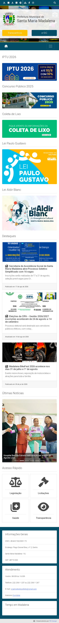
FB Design (53, 621)
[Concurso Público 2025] (29, 100)
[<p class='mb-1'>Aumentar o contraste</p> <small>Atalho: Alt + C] (20, 2)
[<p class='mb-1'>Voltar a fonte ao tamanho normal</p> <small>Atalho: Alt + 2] (12, 2)
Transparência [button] (15, 33)
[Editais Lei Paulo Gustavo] (29, 166)
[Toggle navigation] (51, 46)
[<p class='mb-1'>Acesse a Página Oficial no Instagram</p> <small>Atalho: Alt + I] (33, 2)
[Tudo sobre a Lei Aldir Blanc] (29, 213)
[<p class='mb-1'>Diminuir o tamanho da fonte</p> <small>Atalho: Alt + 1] (8, 2)
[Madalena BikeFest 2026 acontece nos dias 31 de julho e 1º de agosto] (29, 352)
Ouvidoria (16, 595)
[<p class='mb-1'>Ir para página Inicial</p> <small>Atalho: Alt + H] (6, 46)
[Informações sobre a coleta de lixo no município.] (29, 129)
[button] (5, 430)
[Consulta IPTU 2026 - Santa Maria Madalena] (29, 72)
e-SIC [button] (44, 33)
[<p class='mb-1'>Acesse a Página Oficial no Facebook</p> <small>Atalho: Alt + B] (29, 2)
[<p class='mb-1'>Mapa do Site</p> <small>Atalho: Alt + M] (25, 2)
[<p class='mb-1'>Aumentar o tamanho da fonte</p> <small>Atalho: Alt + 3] (16, 2)
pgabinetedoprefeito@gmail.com (24, 589)
